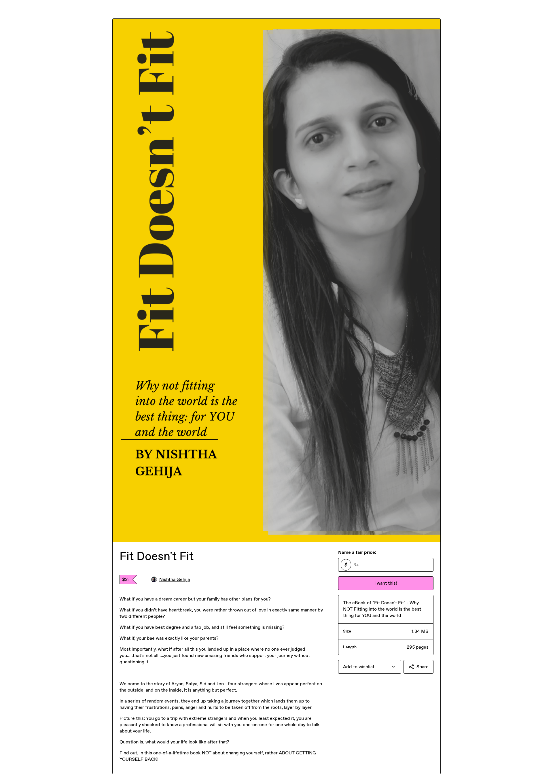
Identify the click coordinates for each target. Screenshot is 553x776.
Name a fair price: (357, 552)
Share (422, 666)
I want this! (385, 583)
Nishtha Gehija (174, 579)
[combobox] (369, 667)
